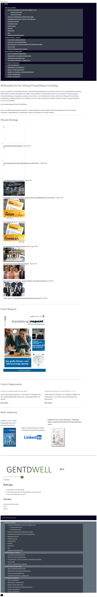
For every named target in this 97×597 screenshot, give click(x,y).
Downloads (11, 30)
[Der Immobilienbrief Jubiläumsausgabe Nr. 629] (14, 244)
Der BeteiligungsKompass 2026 (16, 58)
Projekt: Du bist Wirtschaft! (16, 69)
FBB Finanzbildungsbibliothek (13, 51)
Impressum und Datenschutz (16, 35)
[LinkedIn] (61, 469)
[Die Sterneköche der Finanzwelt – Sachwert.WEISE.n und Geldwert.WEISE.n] (14, 278)
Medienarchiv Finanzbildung (16, 67)
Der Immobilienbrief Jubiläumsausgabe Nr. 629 (16, 246)
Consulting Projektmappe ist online (13, 180)
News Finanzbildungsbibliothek (17, 53)
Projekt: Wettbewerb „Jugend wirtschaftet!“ (21, 72)
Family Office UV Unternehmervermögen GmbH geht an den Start (21, 298)
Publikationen (12, 26)
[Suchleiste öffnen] (3, 79)
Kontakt (10, 28)
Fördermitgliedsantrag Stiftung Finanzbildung (22, 19)
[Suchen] (22, 477)
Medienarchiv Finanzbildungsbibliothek (19, 56)
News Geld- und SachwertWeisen (17, 42)
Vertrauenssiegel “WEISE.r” (13, 37)
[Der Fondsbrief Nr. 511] (14, 219)
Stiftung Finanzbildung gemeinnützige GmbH (21, 17)
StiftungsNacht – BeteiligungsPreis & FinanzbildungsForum (25, 44)
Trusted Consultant (16, 12)
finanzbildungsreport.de (12, 62)
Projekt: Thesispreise (14, 76)
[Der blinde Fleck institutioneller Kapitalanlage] (14, 261)
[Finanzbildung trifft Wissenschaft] (14, 143)
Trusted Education (16, 14)
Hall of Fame (11, 46)
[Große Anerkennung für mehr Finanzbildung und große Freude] (14, 160)
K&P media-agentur (13, 21)
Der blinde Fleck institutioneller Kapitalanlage (15, 263)
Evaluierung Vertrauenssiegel (16, 39)
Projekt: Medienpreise (14, 74)
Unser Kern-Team (12, 23)
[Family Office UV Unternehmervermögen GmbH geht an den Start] (14, 296)
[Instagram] (63, 469)
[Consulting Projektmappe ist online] (14, 178)
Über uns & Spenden (10, 7)
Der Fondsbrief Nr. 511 (9, 222)
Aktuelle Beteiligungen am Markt (17, 49)
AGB (9, 33)
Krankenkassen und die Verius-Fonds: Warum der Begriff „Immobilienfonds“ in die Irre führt (28, 197)
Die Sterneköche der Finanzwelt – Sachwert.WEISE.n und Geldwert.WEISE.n (24, 281)
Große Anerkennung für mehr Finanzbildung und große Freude (20, 163)
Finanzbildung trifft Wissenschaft (12, 146)
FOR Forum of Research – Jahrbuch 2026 (19, 60)
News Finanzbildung (13, 65)
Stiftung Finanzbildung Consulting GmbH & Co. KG (22, 10)
